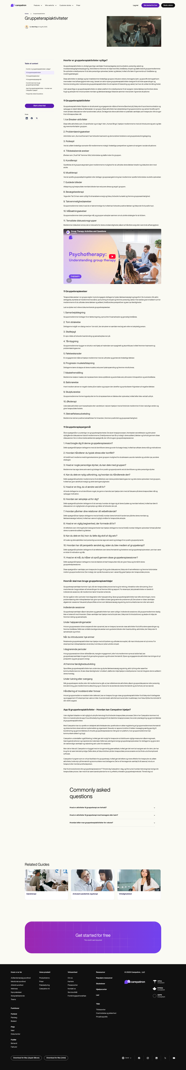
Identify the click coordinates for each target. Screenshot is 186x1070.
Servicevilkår (72, 992)
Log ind (135, 5)
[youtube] (174, 1058)
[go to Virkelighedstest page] (92, 880)
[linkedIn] (156, 1058)
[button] (127, 1058)
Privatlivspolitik (102, 1017)
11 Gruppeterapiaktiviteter (33, 72)
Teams (13, 1000)
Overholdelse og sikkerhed (106, 1013)
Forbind (14, 1014)
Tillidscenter (100, 1010)
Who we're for (49, 5)
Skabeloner (100, 984)
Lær (97, 995)
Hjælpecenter (101, 989)
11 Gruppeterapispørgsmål (33, 79)
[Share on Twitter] (37, 118)
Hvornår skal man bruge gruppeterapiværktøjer (33, 84)
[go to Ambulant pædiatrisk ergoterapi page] (46, 880)
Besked (13, 1021)
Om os (70, 978)
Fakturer (14, 1047)
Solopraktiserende (18, 996)
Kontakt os (72, 989)
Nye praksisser (16, 992)
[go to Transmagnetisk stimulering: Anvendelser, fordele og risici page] (139, 880)
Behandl (14, 1043)
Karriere (71, 982)
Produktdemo (44, 978)
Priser (78, 5)
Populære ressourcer (104, 978)
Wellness (14, 989)
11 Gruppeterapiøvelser (33, 76)
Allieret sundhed (17, 985)
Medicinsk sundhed (18, 982)
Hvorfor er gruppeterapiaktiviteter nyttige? (38, 69)
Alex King (34, 27)
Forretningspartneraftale (77, 996)
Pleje (13, 1027)
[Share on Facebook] (32, 118)
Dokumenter (15, 1034)
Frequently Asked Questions (34, 94)
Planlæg (14, 1018)
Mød (12, 1031)
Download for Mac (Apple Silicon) (26, 1058)
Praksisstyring (44, 985)
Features (37, 5)
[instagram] (148, 1058)
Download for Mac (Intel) (56, 1058)
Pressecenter (73, 985)
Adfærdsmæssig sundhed (21, 978)
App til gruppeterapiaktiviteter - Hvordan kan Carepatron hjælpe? (39, 89)
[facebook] (139, 1058)
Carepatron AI (44, 989)
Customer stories (65, 5)
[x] (165, 1058)
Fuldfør (13, 1040)
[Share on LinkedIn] (27, 118)
